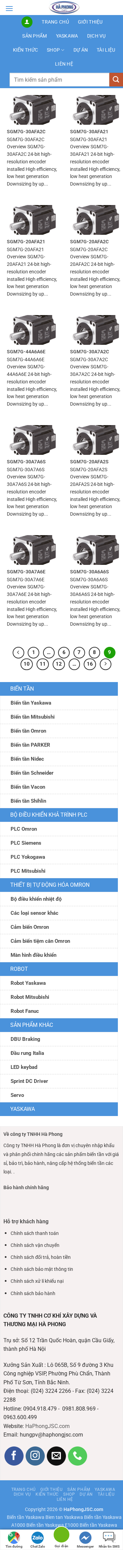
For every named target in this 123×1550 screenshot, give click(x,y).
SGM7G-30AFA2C (26, 131)
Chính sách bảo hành (33, 1293)
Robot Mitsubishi (30, 997)
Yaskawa (67, 36)
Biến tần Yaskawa (31, 703)
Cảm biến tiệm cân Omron (40, 941)
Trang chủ (55, 22)
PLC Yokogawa (28, 857)
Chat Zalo (37, 1546)
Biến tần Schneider (32, 773)
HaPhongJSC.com (47, 1426)
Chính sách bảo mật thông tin (42, 1269)
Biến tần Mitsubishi (33, 717)
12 (59, 664)
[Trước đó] (18, 652)
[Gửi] (116, 79)
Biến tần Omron (28, 731)
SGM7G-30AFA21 (89, 131)
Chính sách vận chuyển (35, 1245)
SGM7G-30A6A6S (89, 571)
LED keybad (24, 1067)
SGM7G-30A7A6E (26, 571)
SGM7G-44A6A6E (26, 351)
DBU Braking (25, 1039)
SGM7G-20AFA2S (89, 461)
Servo (17, 1095)
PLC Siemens (26, 843)
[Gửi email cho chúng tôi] (56, 1456)
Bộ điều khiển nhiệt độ (36, 899)
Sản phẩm (34, 36)
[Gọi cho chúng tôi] (77, 1456)
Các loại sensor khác (34, 913)
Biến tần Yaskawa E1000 (52, 1525)
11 (43, 664)
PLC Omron (24, 829)
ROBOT (19, 969)
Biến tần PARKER (30, 745)
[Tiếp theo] (105, 664)
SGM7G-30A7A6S (26, 461)
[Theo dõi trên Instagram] (35, 1456)
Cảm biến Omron (30, 927)
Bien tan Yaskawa (64, 1517)
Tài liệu (106, 50)
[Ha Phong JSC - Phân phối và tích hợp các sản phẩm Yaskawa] (64, 7)
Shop (53, 50)
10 (27, 664)
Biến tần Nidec (27, 759)
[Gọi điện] (61, 1536)
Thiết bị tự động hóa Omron (50, 885)
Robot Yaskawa (28, 983)
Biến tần (22, 688)
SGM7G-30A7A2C (89, 351)
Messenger (85, 1546)
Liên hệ (64, 64)
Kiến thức (25, 50)
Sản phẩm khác (31, 1025)
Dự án (80, 50)
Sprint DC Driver (29, 1081)
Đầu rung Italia (27, 1053)
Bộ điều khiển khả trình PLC (48, 815)
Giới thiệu (90, 22)
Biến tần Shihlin (28, 801)
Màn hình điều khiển (33, 955)
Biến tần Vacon (28, 787)
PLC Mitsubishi (28, 871)
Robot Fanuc (25, 1011)
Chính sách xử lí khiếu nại (37, 1281)
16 (90, 664)
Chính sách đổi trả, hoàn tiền (41, 1257)
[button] (9, 8)
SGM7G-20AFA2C (89, 241)
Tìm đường (14, 1546)
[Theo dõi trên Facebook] (14, 1456)
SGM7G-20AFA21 (26, 241)
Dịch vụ (96, 36)
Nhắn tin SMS (109, 1546)
